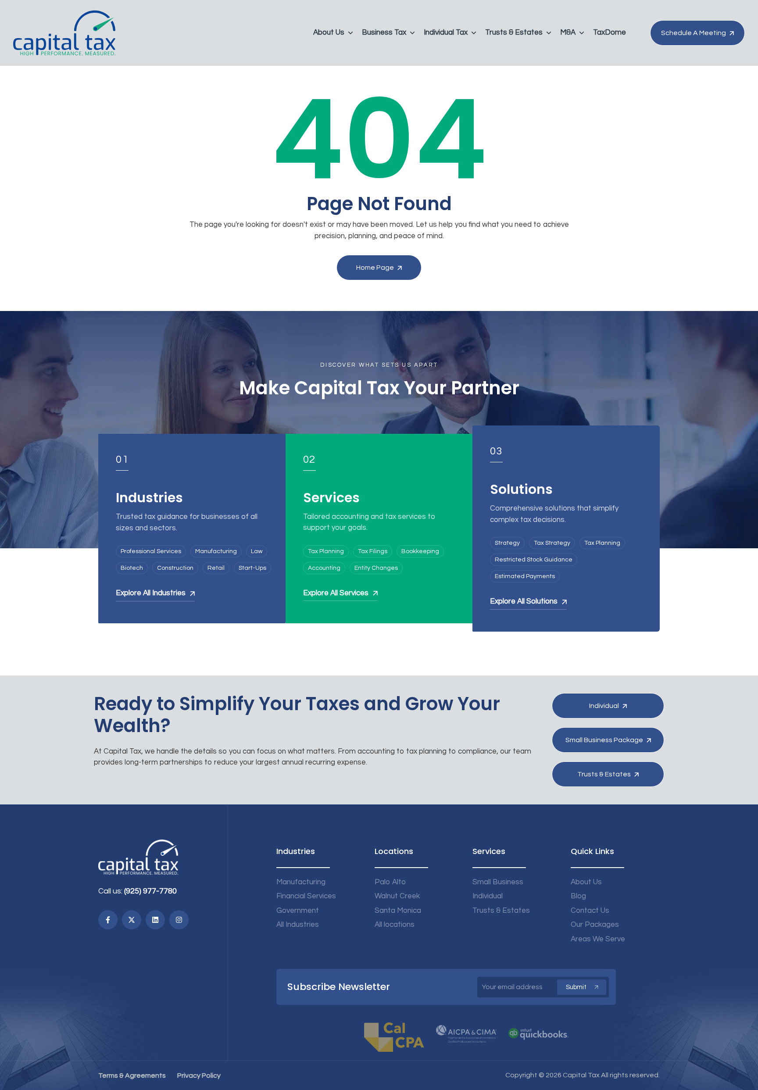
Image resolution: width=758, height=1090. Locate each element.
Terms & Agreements (132, 1075)
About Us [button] (328, 32)
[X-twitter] (131, 919)
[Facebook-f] (108, 919)
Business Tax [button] (384, 32)
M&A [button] (568, 32)
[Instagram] (179, 919)
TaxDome (609, 32)
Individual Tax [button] (446, 32)
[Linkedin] (155, 919)
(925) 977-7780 (150, 891)
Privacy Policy (199, 1075)
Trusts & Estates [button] (514, 32)
